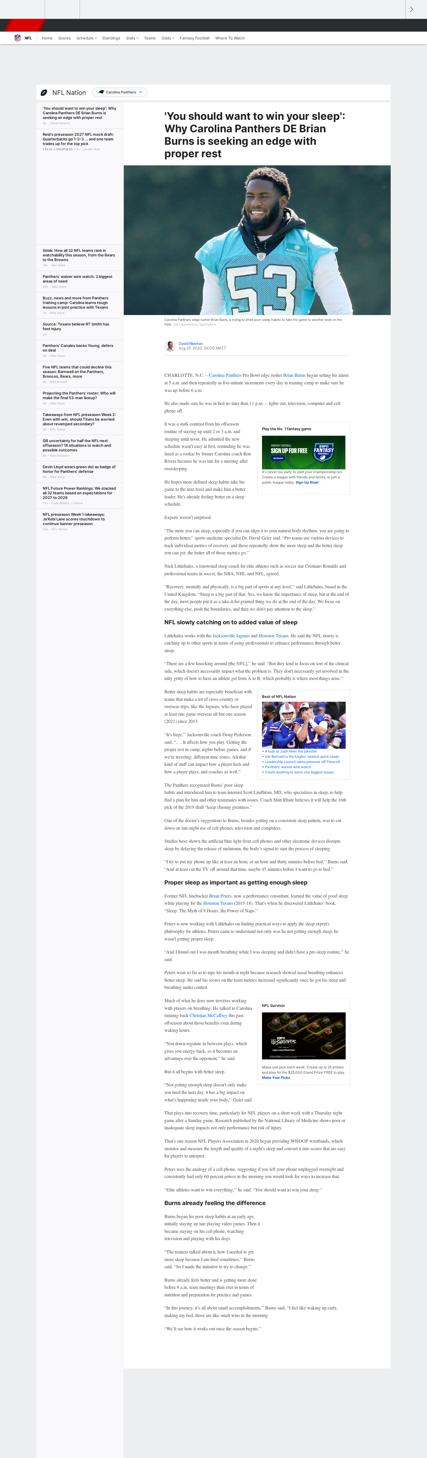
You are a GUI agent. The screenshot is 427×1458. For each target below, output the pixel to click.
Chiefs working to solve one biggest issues (299, 772)
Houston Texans (273, 635)
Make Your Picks (276, 1077)
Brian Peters (220, 896)
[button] (398, 25)
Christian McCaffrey (208, 1015)
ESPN (25, 25)
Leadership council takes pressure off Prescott (302, 761)
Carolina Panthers (121, 92)
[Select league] (28, 9)
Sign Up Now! (307, 482)
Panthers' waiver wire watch (288, 767)
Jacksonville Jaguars (231, 635)
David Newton (191, 344)
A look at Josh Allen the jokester (291, 751)
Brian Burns (294, 375)
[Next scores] (411, 9)
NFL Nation (69, 92)
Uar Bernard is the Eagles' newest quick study (302, 756)
